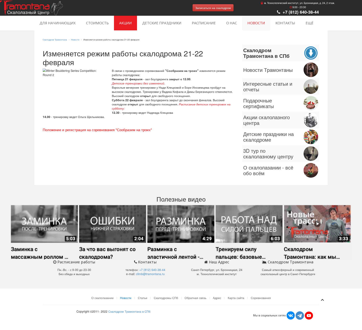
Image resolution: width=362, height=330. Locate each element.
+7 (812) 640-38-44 (300, 12)
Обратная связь (195, 298)
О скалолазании (102, 298)
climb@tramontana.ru (150, 274)
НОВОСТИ (256, 23)
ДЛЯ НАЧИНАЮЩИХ (58, 23)
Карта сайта (236, 298)
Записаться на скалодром (213, 8)
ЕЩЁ (309, 23)
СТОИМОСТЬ (97, 23)
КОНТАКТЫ (285, 23)
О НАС (231, 23)
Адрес (217, 298)
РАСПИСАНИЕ (204, 23)
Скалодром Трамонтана (55, 39)
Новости (75, 39)
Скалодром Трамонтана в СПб (129, 311)
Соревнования (261, 298)
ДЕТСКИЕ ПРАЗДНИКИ (161, 23)
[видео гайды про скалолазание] (181, 231)
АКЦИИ (125, 23)
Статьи (142, 298)
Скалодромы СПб (166, 298)
